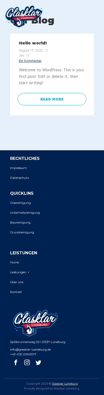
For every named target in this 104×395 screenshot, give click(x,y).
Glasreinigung (20, 203)
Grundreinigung (22, 232)
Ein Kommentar (30, 61)
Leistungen (18, 272)
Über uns (16, 282)
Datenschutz (19, 178)
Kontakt (16, 292)
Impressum (18, 168)
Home (14, 262)
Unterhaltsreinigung (25, 212)
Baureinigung (20, 222)
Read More (52, 99)
